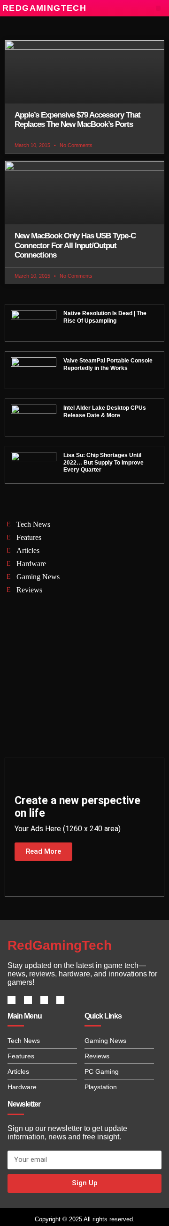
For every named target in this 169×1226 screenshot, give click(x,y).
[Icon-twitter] (28, 1000)
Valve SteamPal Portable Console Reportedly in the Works (108, 364)
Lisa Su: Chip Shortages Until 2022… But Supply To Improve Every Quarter (103, 462)
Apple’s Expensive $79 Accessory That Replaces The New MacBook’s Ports (77, 120)
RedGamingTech (44, 8)
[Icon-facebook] (11, 1000)
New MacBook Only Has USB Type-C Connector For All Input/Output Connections (75, 245)
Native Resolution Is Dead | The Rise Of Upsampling (104, 317)
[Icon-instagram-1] (44, 1000)
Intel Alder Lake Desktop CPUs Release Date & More (104, 412)
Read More (43, 851)
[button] (158, 8)
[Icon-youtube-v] (60, 1000)
